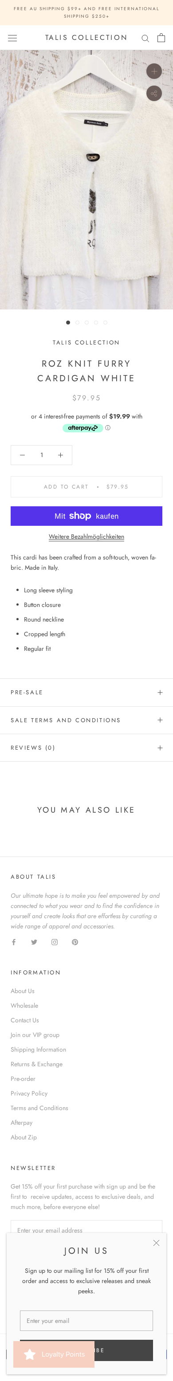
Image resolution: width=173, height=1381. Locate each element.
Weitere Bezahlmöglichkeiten (86, 536)
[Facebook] (14, 941)
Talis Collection (86, 342)
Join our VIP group (35, 1034)
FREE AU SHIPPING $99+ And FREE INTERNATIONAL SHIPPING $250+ (87, 12)
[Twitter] (34, 941)
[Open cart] (161, 37)
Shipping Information (38, 1049)
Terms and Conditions (39, 1107)
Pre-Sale (27, 692)
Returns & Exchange (37, 1064)
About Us (23, 990)
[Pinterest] (75, 941)
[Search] (145, 38)
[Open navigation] (12, 37)
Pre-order (23, 1078)
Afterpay (21, 1122)
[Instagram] (54, 941)
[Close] (156, 1243)
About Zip (24, 1137)
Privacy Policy (29, 1093)
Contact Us (25, 1020)
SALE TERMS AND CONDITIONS (66, 720)
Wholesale (24, 1005)
